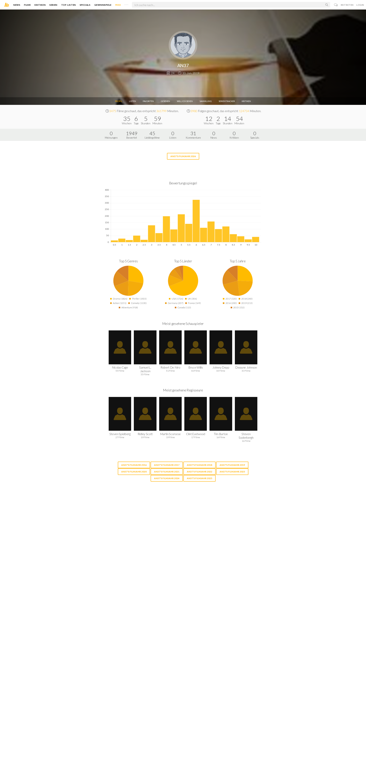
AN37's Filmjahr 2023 (232, 471)
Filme (27, 5)
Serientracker (227, 101)
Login (360, 5)
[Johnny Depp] (220, 347)
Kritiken (40, 5)
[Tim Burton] (220, 414)
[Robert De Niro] (170, 347)
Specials (85, 5)
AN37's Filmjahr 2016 (134, 464)
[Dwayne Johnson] (246, 347)
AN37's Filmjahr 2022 (199, 471)
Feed (118, 5)
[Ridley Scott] (145, 414)
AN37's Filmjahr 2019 (232, 464)
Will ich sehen (185, 101)
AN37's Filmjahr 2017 (166, 464)
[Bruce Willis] (195, 347)
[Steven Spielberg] (120, 414)
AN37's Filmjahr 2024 (166, 478)
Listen (132, 101)
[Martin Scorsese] (170, 414)
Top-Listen (68, 5)
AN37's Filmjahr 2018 (199, 464)
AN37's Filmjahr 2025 (199, 478)
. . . (126, 4)
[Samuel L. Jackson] (145, 347)
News (16, 5)
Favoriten (148, 101)
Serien (53, 5)
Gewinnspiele (103, 5)
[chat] (336, 5)
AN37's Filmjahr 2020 (134, 471)
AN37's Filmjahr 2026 (183, 156)
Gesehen (165, 101)
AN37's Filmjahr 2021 (166, 471)
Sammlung (206, 101)
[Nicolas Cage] (120, 347)
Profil (118, 101)
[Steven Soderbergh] (246, 414)
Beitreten (347, 5)
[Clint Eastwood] (195, 414)
